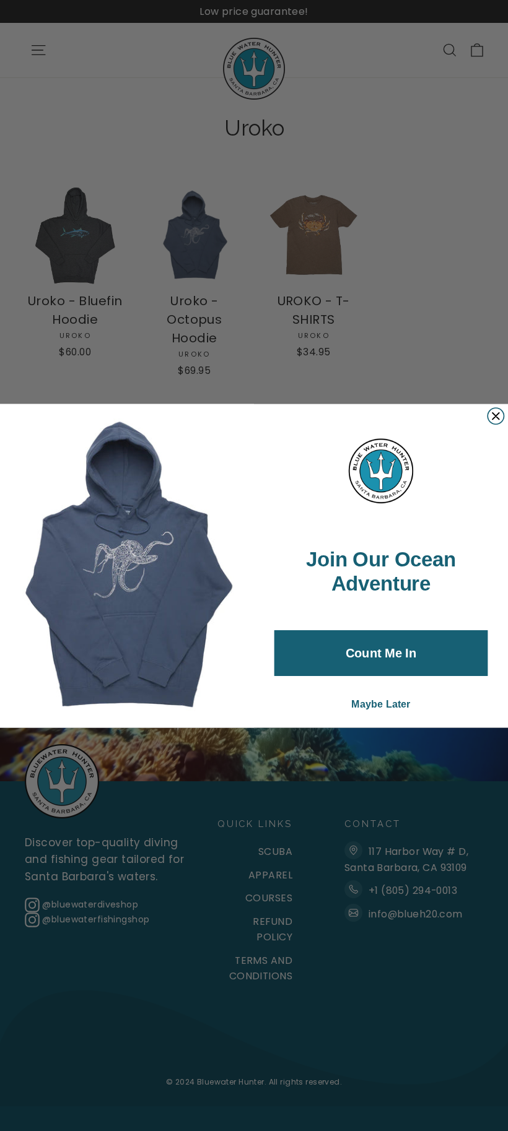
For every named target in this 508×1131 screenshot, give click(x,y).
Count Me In (381, 652)
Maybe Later (381, 703)
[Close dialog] (496, 415)
